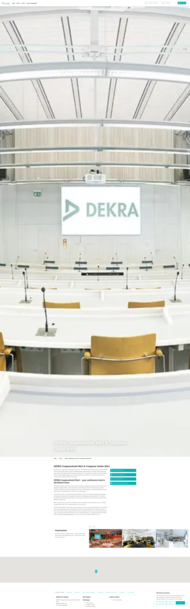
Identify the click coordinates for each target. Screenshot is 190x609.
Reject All (171, 602)
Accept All (180, 602)
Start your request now (119, 474)
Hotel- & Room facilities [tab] (88, 592)
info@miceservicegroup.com (120, 483)
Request (183, 3)
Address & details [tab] (59, 592)
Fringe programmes (32, 3)
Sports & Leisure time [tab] (111, 592)
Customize (161, 602)
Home (55, 458)
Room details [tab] (130, 592)
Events (23, 3)
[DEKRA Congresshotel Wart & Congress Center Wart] (6, 3)
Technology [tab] (100, 592)
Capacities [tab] (69, 592)
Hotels (18, 3)
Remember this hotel (118, 470)
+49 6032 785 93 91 (118, 479)
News (13, 3)
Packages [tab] (122, 592)
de (188, 3)
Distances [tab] (77, 592)
